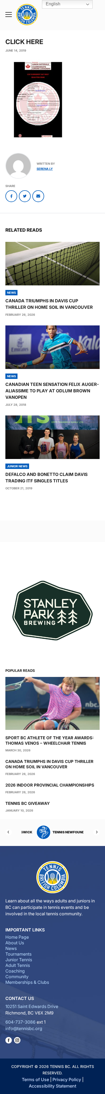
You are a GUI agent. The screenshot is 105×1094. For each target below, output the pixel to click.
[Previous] (8, 832)
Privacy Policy (66, 1079)
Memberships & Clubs (27, 982)
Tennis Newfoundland (60, 832)
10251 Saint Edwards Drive (31, 1006)
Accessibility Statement (52, 1086)
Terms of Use (35, 1079)
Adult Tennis (17, 965)
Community (17, 976)
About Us (14, 942)
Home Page (17, 937)
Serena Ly (45, 169)
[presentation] (52, 263)
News (11, 948)
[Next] (96, 832)
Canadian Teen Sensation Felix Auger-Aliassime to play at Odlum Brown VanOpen (52, 391)
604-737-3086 (20, 1022)
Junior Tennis (18, 959)
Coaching (15, 971)
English (52, 4)
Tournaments (18, 954)
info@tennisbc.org (23, 1028)
